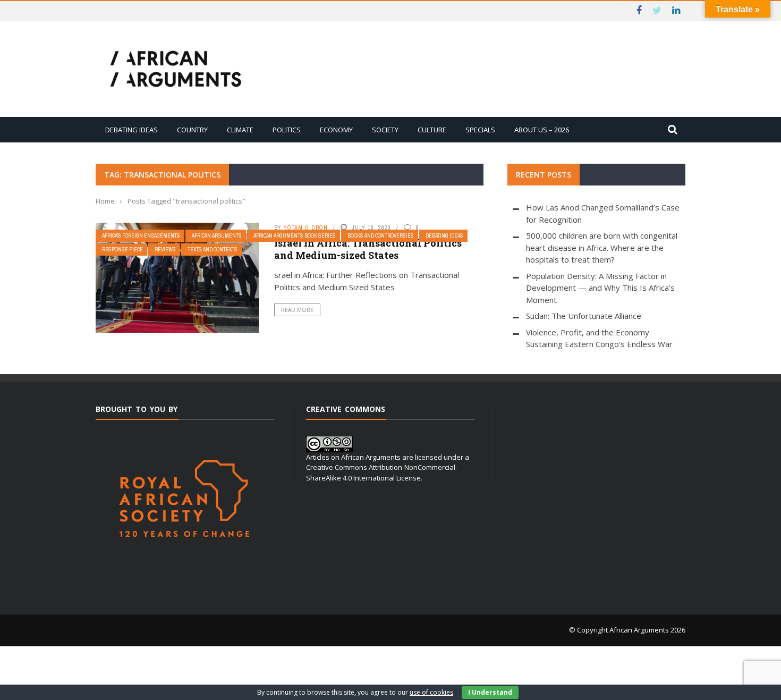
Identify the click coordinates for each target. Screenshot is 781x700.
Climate (240, 129)
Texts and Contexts (212, 249)
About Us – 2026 (541, 129)
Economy (336, 129)
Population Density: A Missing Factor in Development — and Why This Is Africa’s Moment (600, 288)
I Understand (490, 692)
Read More (297, 310)
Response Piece (122, 249)
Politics (287, 129)
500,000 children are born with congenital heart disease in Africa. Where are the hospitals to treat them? (601, 247)
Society (385, 129)
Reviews (165, 249)
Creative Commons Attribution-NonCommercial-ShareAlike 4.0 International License (381, 472)
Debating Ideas (131, 129)
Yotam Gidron (306, 227)
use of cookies (431, 692)
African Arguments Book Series (294, 235)
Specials (480, 129)
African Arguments (217, 235)
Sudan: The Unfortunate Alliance (583, 315)
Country (192, 129)
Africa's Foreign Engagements (141, 235)
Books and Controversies (380, 235)
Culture (432, 129)
